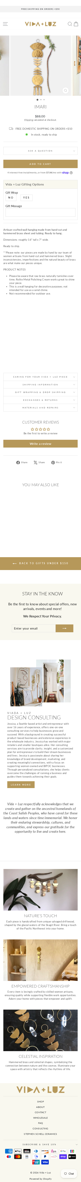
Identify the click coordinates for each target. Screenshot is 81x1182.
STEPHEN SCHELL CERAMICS (40, 1133)
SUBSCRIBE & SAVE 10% (40, 1144)
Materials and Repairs (40, 407)
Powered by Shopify (40, 1178)
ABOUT (40, 1107)
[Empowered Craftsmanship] (40, 960)
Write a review (41, 443)
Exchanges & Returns (40, 400)
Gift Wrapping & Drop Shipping (40, 392)
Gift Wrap (12, 192)
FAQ (40, 1123)
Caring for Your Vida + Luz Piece (40, 377)
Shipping (28, 120)
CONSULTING (40, 1128)
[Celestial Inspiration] (40, 1030)
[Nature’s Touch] (40, 890)
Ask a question (40, 151)
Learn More (21, 784)
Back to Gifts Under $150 (43, 563)
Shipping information (40, 384)
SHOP (40, 1101)
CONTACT (40, 1112)
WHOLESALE (40, 1117)
